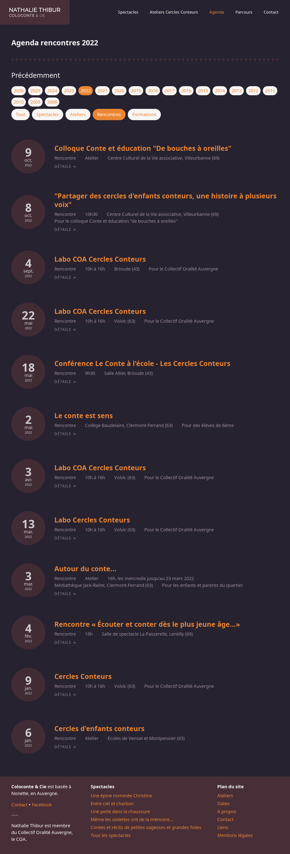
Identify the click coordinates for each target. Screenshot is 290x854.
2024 (52, 91)
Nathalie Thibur (34, 12)
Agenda (216, 12)
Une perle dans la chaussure (120, 811)
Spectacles (128, 12)
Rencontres (109, 114)
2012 (253, 91)
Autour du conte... (85, 568)
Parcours (243, 12)
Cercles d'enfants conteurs (99, 728)
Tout (20, 114)
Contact (271, 12)
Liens (222, 827)
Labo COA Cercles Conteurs (100, 259)
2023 (69, 91)
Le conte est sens (83, 415)
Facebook (42, 805)
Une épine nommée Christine (121, 796)
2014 (220, 91)
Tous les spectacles (111, 835)
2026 (19, 91)
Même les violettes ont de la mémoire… (132, 819)
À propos (226, 811)
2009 (35, 102)
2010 (19, 102)
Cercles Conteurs (83, 676)
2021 (102, 91)
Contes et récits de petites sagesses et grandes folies (146, 827)
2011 (270, 91)
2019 (136, 91)
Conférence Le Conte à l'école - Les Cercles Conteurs (142, 363)
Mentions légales (235, 835)
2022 (86, 91)
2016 (186, 91)
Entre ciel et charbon (112, 803)
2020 (119, 91)
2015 (203, 91)
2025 (35, 91)
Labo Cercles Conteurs (92, 520)
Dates (223, 803)
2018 (153, 91)
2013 (237, 91)
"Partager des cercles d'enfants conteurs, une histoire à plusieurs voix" (165, 200)
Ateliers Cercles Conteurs (174, 12)
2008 (52, 102)
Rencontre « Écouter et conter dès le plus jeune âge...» (147, 624)
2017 (169, 91)
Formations (144, 114)
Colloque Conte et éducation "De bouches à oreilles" (142, 148)
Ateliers (78, 114)
